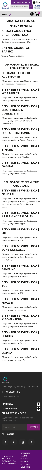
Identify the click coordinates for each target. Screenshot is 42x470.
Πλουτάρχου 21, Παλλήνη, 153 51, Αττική (20, 387)
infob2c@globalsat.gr (10, 396)
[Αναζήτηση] (31, 7)
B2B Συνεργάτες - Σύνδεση (21, 2)
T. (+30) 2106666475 (11, 392)
